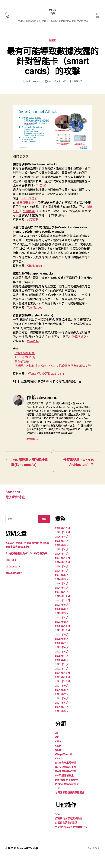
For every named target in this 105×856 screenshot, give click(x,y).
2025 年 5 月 (62, 545)
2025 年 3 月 (62, 553)
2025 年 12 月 (62, 528)
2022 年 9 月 (62, 634)
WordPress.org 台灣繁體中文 (71, 827)
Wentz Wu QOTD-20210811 (45, 373)
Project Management (67, 784)
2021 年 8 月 (62, 690)
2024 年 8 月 (62, 566)
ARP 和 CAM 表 (24, 357)
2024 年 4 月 (62, 583)
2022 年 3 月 (62, 660)
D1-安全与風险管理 (65, 762)
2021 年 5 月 (62, 702)
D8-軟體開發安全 (64, 775)
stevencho (36, 81)
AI (56, 733)
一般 (57, 788)
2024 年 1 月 (62, 592)
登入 (57, 814)
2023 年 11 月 (62, 596)
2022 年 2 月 (62, 664)
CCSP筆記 (11, 560)
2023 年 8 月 (62, 604)
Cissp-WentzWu (64, 754)
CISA (58, 741)
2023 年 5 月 (62, 613)
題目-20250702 (13, 573)
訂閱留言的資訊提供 (66, 822)
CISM (58, 745)
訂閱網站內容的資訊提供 (68, 818)
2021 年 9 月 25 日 (57, 81)
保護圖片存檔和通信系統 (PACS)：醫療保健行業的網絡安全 (52, 366)
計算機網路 (79, 336)
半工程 (41, 185)
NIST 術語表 (29, 198)
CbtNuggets (35, 265)
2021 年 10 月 (62, 681)
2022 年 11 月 (62, 626)
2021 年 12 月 (62, 673)
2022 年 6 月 (62, 647)
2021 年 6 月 (62, 698)
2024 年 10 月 (62, 562)
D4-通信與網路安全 (65, 771)
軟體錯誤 (29, 211)
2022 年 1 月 (62, 668)
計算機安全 (24, 202)
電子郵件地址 (15, 497)
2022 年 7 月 (62, 643)
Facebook (12, 491)
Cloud (58, 758)
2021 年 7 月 (62, 694)
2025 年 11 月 (62, 532)
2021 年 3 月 (62, 711)
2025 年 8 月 (62, 536)
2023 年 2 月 (62, 621)
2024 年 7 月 (62, 570)
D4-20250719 (12, 566)
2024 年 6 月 (62, 575)
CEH (57, 737)
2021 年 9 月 (62, 685)
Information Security (66, 779)
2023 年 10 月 (62, 600)
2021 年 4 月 (62, 707)
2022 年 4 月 (62, 656)
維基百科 (33, 219)
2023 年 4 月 (62, 617)
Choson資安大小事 (27, 848)
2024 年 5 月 (62, 579)
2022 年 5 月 (62, 651)
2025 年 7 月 (62, 541)
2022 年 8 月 (62, 639)
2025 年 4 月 (62, 549)
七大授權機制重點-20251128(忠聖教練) (26, 553)
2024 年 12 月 (62, 558)
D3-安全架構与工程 (65, 767)
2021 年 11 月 (62, 677)
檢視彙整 (32, 439)
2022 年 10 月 (62, 630)
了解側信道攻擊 (24, 353)
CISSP (52, 40)
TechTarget (34, 307)
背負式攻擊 (21, 361)
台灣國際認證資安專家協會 (69, 792)
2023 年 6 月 (62, 609)
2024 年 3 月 (62, 587)
